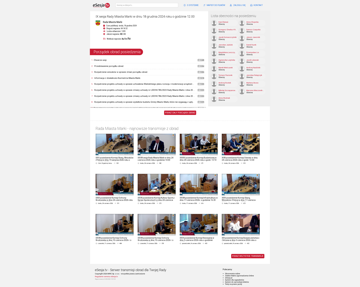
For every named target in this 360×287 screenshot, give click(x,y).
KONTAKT (258, 5)
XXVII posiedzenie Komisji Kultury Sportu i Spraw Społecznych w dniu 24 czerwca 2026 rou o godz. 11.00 (156, 200)
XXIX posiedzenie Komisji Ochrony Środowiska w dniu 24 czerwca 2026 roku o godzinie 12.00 (114, 200)
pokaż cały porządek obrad (180, 113)
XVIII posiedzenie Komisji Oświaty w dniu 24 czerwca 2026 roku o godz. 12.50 (240, 159)
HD (125, 34)
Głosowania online (232, 274)
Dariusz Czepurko (253, 30)
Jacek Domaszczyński (228, 37)
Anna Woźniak (224, 98)
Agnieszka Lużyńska (227, 60)
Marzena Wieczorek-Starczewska (255, 90)
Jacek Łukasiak (252, 60)
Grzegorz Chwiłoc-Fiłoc (228, 30)
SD (121, 34)
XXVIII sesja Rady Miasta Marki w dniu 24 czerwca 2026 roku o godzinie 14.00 (155, 159)
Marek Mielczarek (226, 68)
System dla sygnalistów (234, 280)
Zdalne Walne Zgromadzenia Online (239, 276)
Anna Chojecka (252, 22)
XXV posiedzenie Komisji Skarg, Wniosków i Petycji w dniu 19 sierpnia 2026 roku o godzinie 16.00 (114, 160)
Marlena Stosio (252, 83)
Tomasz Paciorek (225, 75)
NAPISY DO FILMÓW (216, 5)
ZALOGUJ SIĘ (239, 5)
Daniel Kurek (251, 45)
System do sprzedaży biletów (237, 282)
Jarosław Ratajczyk (254, 75)
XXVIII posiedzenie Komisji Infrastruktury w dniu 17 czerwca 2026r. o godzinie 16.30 (199, 199)
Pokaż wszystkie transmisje (247, 256)
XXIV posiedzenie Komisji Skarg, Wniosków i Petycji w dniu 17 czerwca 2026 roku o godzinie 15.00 (239, 200)
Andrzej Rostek (225, 83)
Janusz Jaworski (253, 37)
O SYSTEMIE (193, 5)
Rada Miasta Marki (112, 22)
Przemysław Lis (252, 52)
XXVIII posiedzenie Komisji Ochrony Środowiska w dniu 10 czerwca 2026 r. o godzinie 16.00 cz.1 (155, 240)
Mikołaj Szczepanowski (228, 90)
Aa (123, 39)
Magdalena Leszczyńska (228, 52)
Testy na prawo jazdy (233, 284)
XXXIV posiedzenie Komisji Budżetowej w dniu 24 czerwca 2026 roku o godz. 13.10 (198, 159)
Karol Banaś (223, 22)
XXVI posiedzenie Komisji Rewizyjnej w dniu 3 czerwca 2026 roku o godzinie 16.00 (197, 240)
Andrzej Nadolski (253, 68)
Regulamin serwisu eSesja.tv (106, 276)
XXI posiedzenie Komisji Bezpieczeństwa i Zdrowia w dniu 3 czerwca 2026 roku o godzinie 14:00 (240, 240)
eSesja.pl (228, 278)
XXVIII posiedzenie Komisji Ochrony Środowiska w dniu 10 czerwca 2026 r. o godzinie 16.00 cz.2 (113, 240)
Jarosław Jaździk (226, 45)
